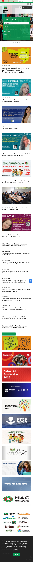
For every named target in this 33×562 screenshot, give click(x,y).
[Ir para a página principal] (5, 12)
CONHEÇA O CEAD (9, 26)
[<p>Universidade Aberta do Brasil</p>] (9, 519)
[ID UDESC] (9, 523)
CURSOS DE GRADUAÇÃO (11, 29)
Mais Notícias (8, 334)
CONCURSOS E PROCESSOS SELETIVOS (14, 37)
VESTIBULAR (8, 31)
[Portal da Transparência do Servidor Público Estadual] (23, 527)
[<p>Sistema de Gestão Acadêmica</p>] (9, 515)
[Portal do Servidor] (23, 532)
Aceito (16, 554)
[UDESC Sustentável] (9, 532)
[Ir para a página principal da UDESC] (12, 3)
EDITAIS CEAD (8, 34)
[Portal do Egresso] (23, 523)
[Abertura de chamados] (23, 519)
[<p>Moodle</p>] (23, 515)
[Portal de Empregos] (9, 527)
